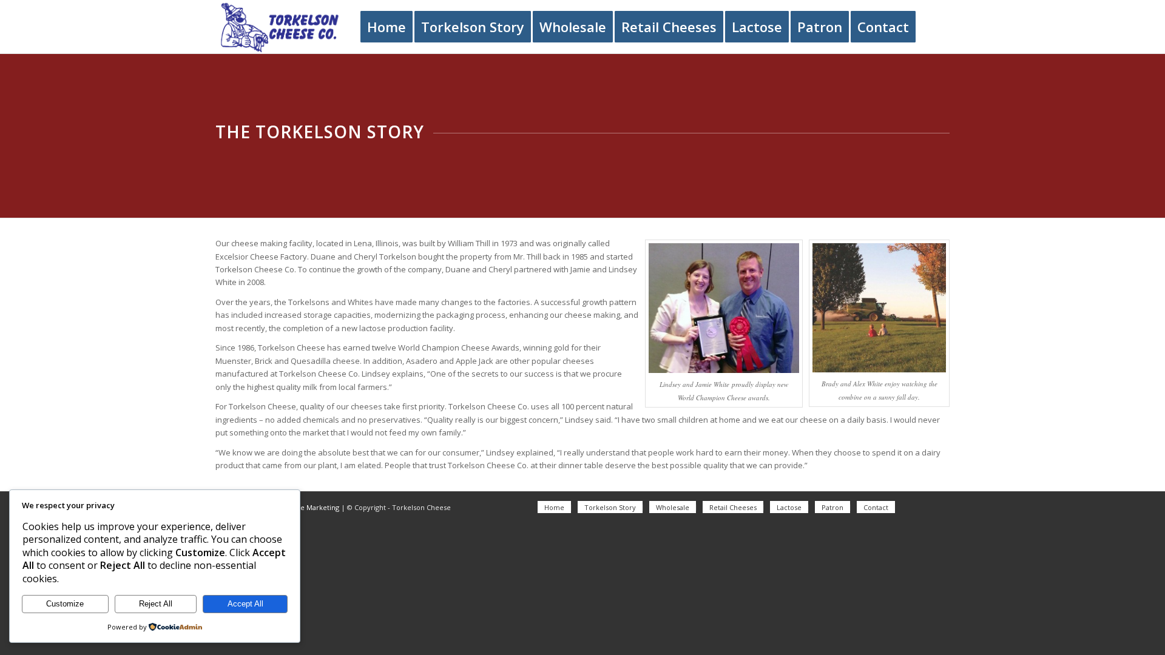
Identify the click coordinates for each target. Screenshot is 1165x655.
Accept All (245, 603)
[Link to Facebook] (922, 507)
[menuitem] (386, 26)
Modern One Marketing (301, 507)
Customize (65, 603)
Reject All (155, 603)
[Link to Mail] (940, 507)
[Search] (937, 26)
